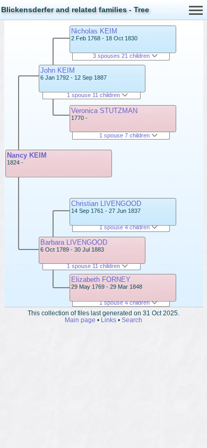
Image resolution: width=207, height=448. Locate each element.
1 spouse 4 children (125, 227)
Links (108, 319)
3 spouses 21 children (122, 56)
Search (132, 319)
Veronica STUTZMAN (104, 111)
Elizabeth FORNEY (101, 279)
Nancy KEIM (27, 155)
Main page (80, 319)
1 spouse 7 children (125, 135)
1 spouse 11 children (94, 95)
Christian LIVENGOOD (106, 204)
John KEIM (57, 70)
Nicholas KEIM (94, 31)
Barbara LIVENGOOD (73, 242)
